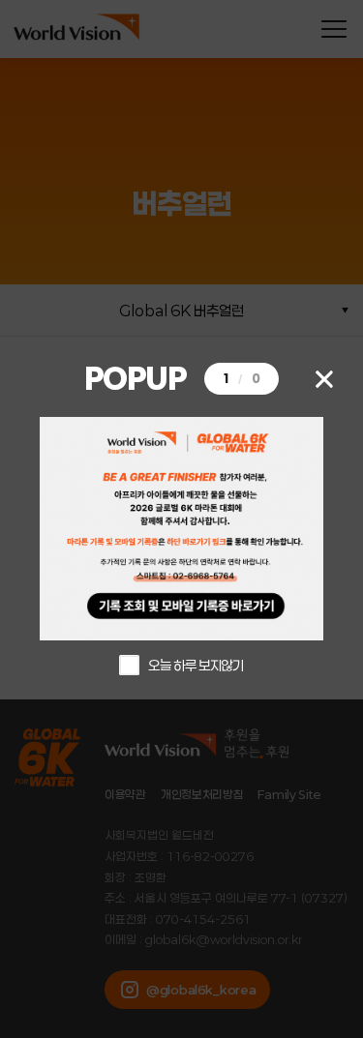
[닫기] (324, 379)
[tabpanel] (181, 528)
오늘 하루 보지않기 (195, 665)
